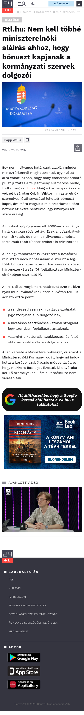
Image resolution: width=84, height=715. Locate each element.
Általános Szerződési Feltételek (33, 622)
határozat (43, 12)
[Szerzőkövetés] (27, 140)
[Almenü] (22, 4)
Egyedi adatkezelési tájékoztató (33, 614)
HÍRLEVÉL (15, 588)
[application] (42, 509)
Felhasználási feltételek (28, 605)
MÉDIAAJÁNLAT (18, 631)
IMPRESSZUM (17, 596)
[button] (78, 11)
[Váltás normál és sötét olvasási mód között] (33, 3)
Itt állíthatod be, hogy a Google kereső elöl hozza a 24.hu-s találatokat (47, 400)
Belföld (12, 19)
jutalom (25, 12)
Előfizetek (61, 3)
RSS (11, 579)
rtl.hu (30, 188)
